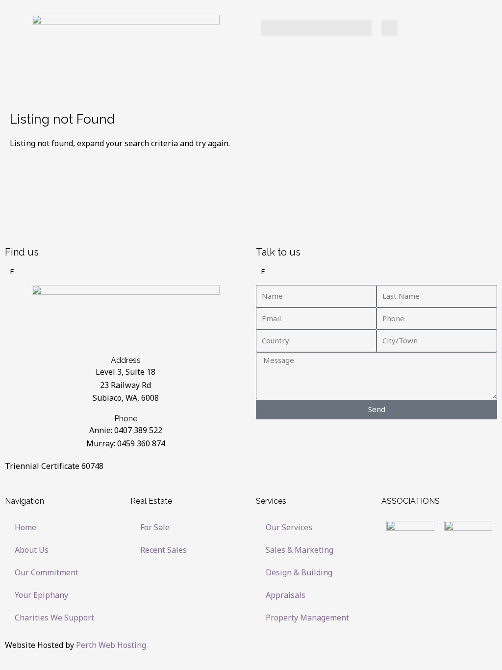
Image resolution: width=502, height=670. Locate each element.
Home (25, 527)
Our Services (289, 527)
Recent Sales (163, 549)
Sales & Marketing (299, 549)
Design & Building (299, 572)
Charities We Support (54, 617)
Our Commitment (46, 572)
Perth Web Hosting (111, 645)
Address (126, 360)
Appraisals (285, 595)
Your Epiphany (41, 595)
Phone (125, 418)
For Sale (155, 527)
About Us (32, 549)
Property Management (307, 617)
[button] (316, 28)
